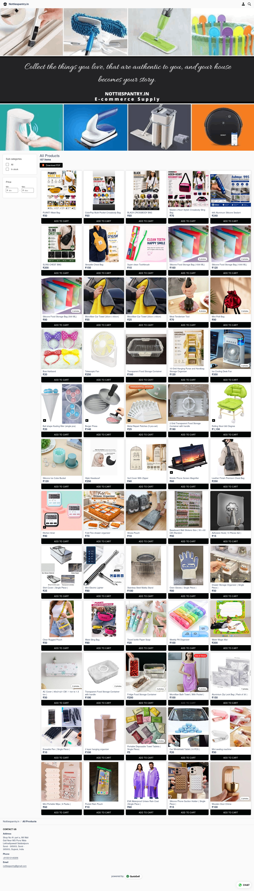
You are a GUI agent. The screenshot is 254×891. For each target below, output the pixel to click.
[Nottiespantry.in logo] (5, 4)
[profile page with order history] (243, 4)
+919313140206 (10, 857)
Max (23, 186)
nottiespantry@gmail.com (15, 865)
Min (7, 186)
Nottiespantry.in (19, 4)
